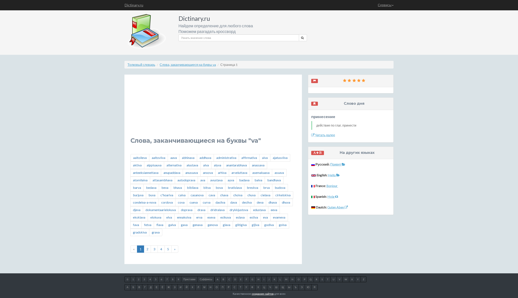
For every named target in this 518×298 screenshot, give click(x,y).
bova (219, 187)
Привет (336, 164)
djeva (136, 210)
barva (137, 187)
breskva (252, 187)
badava (244, 180)
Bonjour (332, 186)
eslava (240, 217)
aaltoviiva (158, 158)
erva (199, 217)
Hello (332, 175)
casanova (197, 195)
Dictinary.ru (133, 5)
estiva (254, 217)
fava (136, 225)
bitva (207, 187)
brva (266, 187)
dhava (273, 202)
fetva (147, 225)
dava (233, 202)
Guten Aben (336, 207)
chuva (251, 195)
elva (169, 217)
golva (283, 225)
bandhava (274, 180)
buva (152, 195)
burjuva (138, 195)
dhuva (286, 202)
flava (159, 225)
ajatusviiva (280, 158)
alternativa (174, 165)
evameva (279, 217)
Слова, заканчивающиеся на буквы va (188, 65)
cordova (167, 202)
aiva (265, 158)
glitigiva (241, 225)
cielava (265, 195)
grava (156, 232)
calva (182, 195)
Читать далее (324, 135)
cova (181, 202)
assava (279, 172)
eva (265, 217)
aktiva (137, 165)
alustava (192, 165)
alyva (217, 165)
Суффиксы (206, 279)
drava (201, 210)
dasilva (220, 202)
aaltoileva (140, 158)
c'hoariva (166, 195)
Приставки (189, 279)
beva (164, 187)
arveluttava (239, 172)
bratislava (235, 187)
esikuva (225, 217)
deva (260, 202)
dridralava (217, 210)
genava (198, 225)
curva (206, 202)
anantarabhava (236, 165)
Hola (331, 196)
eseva (211, 217)
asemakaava (261, 172)
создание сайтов (263, 293)
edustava (259, 210)
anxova (208, 172)
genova (213, 225)
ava (202, 180)
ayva (231, 180)
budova (280, 187)
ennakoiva (184, 217)
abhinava (188, 158)
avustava (216, 180)
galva (172, 225)
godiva (269, 225)
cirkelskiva (283, 195)
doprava (186, 210)
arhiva (222, 172)
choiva (237, 195)
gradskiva (140, 232)
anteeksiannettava (145, 172)
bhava (177, 187)
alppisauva (154, 165)
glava (226, 225)
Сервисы (385, 5)
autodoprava (186, 180)
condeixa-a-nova (144, 202)
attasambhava (162, 180)
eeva (274, 210)
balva (258, 180)
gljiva (255, 225)
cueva (194, 202)
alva (206, 165)
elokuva (155, 217)
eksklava (139, 217)
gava (184, 225)
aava (173, 158)
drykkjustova (239, 210)
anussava (191, 172)
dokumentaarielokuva (160, 210)
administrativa (226, 158)
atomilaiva (140, 180)
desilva (247, 202)
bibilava (192, 187)
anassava (258, 165)
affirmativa (249, 158)
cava (212, 195)
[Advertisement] (213, 109)
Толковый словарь (141, 65)
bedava (151, 187)
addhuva (205, 158)
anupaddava (171, 172)
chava (224, 195)
